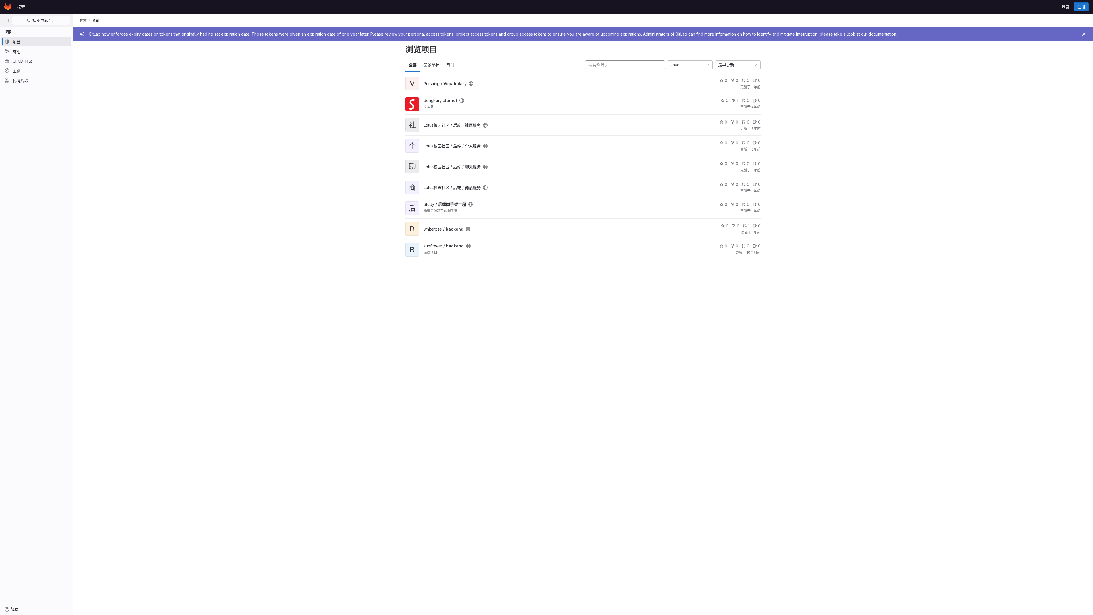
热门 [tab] (450, 64)
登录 (1065, 7)
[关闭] (1083, 34)
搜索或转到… (43, 20)
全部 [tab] (413, 64)
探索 (21, 7)
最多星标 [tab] (431, 64)
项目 (95, 20)
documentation (882, 34)
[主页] (8, 6)
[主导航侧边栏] (6, 20)
